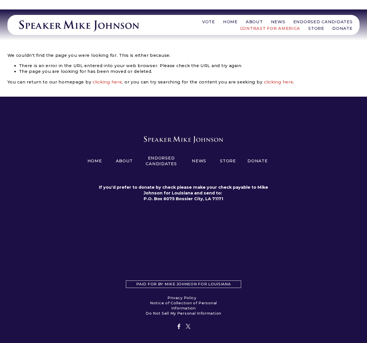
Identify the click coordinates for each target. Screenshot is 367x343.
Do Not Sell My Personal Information (183, 313)
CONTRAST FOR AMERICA (270, 28)
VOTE (208, 21)
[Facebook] (179, 326)
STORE (316, 28)
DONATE (342, 28)
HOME (230, 21)
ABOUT (254, 21)
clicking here (107, 82)
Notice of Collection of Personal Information (183, 305)
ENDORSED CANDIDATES (323, 21)
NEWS (278, 21)
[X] (188, 326)
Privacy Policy (181, 298)
